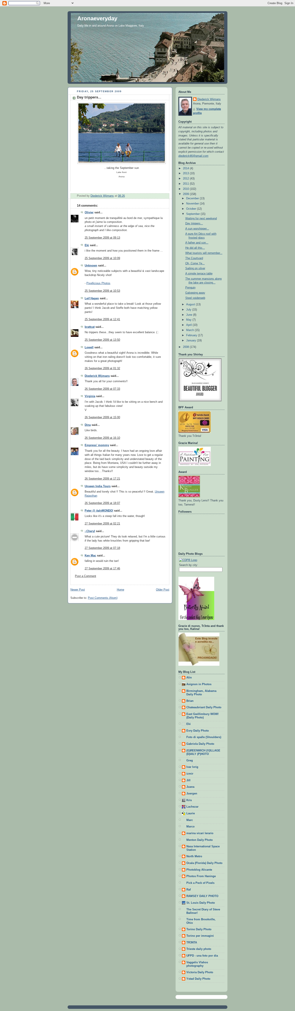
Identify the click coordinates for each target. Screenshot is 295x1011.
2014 (186, 168)
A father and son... (196, 242)
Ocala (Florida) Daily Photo (204, 863)
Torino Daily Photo (198, 929)
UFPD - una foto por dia (202, 955)
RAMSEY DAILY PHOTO (202, 896)
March (190, 330)
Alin (189, 677)
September (193, 214)
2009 (186, 194)
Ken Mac (90, 555)
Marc (189, 820)
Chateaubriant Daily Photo (203, 707)
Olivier (89, 212)
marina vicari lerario (199, 833)
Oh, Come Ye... (195, 263)
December (193, 198)
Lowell (89, 347)
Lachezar (192, 806)
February (192, 335)
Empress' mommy (97, 445)
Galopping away (195, 292)
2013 (186, 173)
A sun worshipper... (197, 228)
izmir (189, 773)
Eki (87, 245)
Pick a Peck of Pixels (200, 882)
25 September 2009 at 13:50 (102, 339)
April (189, 324)
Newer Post (77, 589)
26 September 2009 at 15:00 (102, 417)
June (189, 314)
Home (120, 589)
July (189, 309)
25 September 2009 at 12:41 (102, 319)
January (191, 340)
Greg (189, 760)
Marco (190, 826)
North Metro (194, 856)
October (191, 208)
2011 (186, 183)
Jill (188, 780)
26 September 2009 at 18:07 (102, 503)
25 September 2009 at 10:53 (102, 290)
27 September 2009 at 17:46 (102, 568)
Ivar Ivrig (192, 767)
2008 (186, 347)
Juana (190, 786)
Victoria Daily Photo (199, 972)
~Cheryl (90, 531)
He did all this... (195, 247)
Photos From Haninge (201, 876)
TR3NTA (191, 942)
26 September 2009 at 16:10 (102, 437)
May (189, 319)
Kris (189, 800)
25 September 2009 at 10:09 (102, 258)
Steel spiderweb (195, 297)
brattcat (90, 326)
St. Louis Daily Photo (200, 902)
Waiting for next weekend (201, 218)
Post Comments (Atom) (102, 597)
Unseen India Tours (98, 486)
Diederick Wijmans (97, 375)
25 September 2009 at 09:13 (102, 237)
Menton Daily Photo (199, 839)
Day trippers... (194, 223)
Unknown (91, 265)
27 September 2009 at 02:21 (102, 523)
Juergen (191, 793)
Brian (189, 700)
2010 (186, 188)
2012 (186, 178)
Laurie (190, 813)
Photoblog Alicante (199, 869)
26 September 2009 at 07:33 (102, 388)
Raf (188, 889)
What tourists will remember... (203, 253)
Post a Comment (85, 576)
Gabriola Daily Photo (200, 743)
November (193, 203)
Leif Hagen (92, 298)
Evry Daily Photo (197, 730)
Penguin (190, 287)
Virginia (90, 396)
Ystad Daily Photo (198, 978)
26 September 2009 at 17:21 (102, 478)
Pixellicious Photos (98, 283)
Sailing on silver (195, 268)
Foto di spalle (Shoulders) (203, 737)
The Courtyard (194, 258)
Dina (88, 424)
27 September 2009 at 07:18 (102, 548)
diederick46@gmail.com (193, 155)
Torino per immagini (200, 935)
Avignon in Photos (198, 684)
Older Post (162, 589)
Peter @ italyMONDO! (99, 510)
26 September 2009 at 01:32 (102, 368)
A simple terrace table (199, 273)
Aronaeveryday (97, 18)
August (191, 304)
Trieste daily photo (198, 949)
